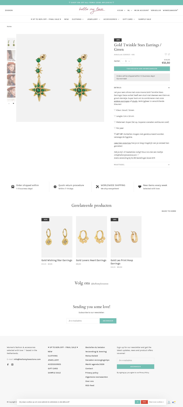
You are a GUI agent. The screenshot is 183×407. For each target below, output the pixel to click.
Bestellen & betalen (95, 347)
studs (134, 101)
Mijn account (141, 10)
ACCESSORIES (110, 19)
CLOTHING (76, 19)
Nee (144, 402)
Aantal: (117, 61)
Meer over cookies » (156, 402)
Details (117, 88)
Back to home (169, 211)
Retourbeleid (91, 356)
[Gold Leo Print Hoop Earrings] (126, 237)
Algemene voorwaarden (96, 377)
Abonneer (108, 321)
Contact (89, 368)
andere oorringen (121, 101)
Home (9, 26)
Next (13, 103)
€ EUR (121, 10)
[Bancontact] (174, 403)
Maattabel (119, 165)
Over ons (89, 381)
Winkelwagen (170, 10)
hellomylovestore (99, 283)
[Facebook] (8, 365)
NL (129, 10)
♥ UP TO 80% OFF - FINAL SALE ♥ (46, 19)
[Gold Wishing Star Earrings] (56, 237)
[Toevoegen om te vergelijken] (169, 54)
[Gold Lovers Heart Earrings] (91, 237)
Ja (137, 402)
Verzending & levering (96, 351)
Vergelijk (156, 10)
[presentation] (11, 43)
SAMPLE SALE (144, 19)
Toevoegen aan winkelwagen (142, 69)
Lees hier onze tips (122, 143)
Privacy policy (91, 373)
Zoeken (9, 10)
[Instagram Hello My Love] (12, 365)
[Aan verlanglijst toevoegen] (166, 54)
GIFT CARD (128, 19)
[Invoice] (169, 403)
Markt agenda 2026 (94, 364)
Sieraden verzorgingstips (97, 360)
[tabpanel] (60, 78)
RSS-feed (89, 385)
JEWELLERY (92, 19)
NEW (66, 19)
